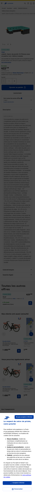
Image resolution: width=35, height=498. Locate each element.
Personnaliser (18, 489)
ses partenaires (9, 431)
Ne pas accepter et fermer (24, 417)
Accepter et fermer (18, 482)
